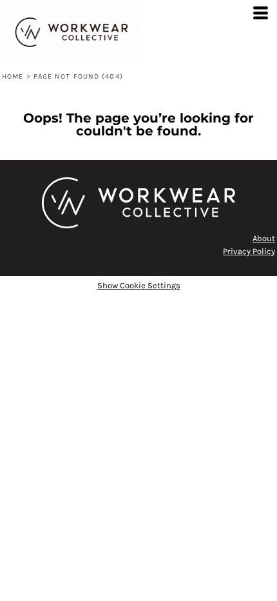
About (264, 238)
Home (12, 76)
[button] (138, 202)
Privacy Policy (249, 251)
